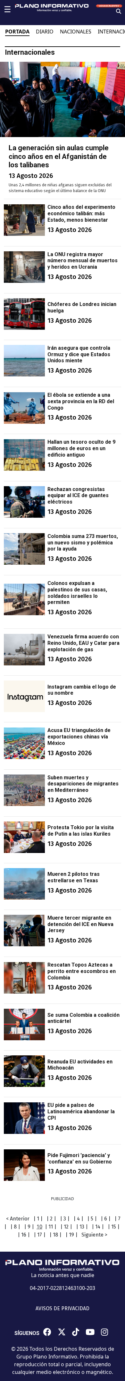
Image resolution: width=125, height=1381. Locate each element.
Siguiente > (94, 1235)
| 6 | (106, 1219)
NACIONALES (75, 31)
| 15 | (114, 1227)
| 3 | (65, 1219)
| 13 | (82, 1227)
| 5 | (92, 1219)
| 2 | (51, 1219)
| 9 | (29, 1227)
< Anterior (17, 1219)
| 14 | (98, 1227)
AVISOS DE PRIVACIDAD (62, 1308)
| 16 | (24, 1235)
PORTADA (17, 31)
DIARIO (45, 31)
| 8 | (15, 1227)
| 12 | (66, 1227)
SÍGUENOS (26, 1333)
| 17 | (40, 1235)
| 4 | (78, 1219)
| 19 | (71, 1235)
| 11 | (50, 1227)
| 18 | (55, 1235)
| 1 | (38, 1219)
